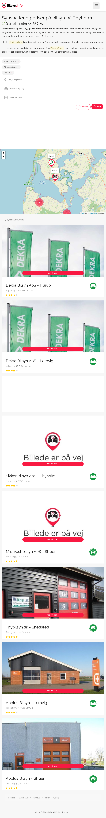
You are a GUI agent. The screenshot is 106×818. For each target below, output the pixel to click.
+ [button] (3, 152)
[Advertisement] (53, 129)
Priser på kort (10, 61)
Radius (7, 73)
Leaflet (83, 213)
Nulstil (84, 107)
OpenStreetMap (92, 213)
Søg (98, 106)
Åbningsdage (10, 67)
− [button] (3, 156)
